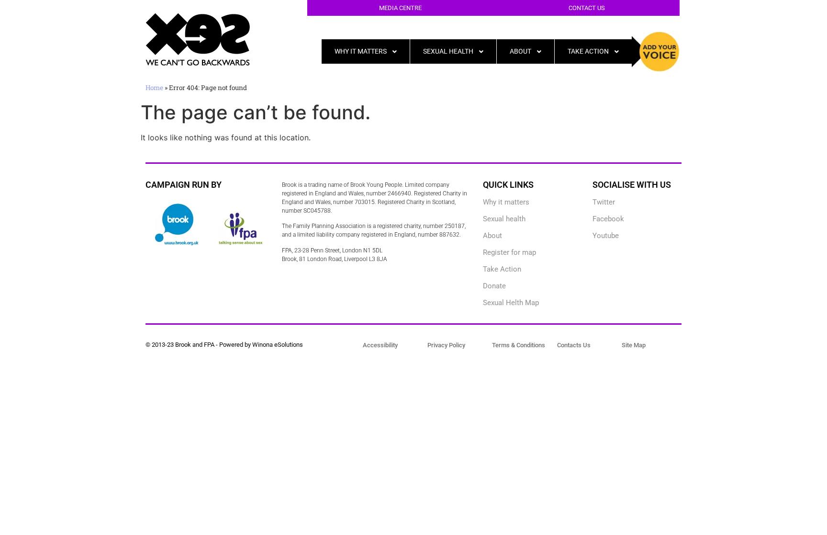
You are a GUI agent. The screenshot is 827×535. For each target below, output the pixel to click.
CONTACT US (587, 7)
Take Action (502, 269)
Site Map (634, 345)
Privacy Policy (446, 345)
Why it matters (506, 202)
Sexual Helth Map (511, 302)
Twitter (603, 202)
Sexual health (504, 219)
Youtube (605, 235)
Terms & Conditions (518, 345)
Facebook (608, 219)
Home (154, 87)
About (492, 235)
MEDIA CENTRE (400, 7)
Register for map (509, 252)
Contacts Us (574, 345)
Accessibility (380, 345)
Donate (494, 286)
